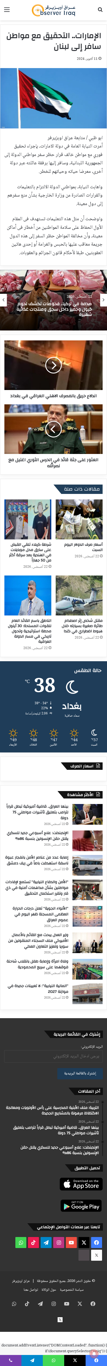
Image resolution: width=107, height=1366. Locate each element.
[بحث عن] (100, 12)
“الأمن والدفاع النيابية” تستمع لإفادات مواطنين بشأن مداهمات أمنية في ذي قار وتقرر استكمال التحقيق (36, 887)
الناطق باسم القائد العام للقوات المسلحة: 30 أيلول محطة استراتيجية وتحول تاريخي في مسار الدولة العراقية (29, 631)
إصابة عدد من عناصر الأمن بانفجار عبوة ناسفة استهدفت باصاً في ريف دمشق (36, 860)
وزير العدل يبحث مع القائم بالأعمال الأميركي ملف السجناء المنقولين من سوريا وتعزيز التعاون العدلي (38, 940)
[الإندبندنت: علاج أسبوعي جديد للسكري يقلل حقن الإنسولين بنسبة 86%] (87, 840)
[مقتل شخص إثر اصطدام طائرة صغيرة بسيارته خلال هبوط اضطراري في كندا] (79, 595)
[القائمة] (7, 12)
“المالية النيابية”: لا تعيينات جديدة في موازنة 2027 (38, 988)
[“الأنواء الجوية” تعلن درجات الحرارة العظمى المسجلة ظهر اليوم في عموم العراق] (87, 916)
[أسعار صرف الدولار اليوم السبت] (79, 519)
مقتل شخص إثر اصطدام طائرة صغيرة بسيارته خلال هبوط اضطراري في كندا (82, 626)
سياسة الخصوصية (72, 1290)
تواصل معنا (31, 1290)
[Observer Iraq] (53, 10)
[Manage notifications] (94, 1353)
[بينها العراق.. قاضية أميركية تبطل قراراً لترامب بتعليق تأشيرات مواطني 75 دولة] (87, 814)
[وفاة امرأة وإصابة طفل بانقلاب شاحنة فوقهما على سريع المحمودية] (87, 969)
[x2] (96, 1255)
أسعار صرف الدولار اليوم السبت (83, 547)
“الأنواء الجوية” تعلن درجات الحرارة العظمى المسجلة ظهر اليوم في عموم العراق (40, 914)
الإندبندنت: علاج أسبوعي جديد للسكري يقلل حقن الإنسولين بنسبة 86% (37, 835)
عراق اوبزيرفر (21, 1281)
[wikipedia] (83, 1255)
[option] (53, 300)
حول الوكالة (48, 1290)
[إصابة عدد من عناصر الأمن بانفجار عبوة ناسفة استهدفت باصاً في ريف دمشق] (87, 865)
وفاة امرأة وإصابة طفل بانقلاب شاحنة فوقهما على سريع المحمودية (37, 964)
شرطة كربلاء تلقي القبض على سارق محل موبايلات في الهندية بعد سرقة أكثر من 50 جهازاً (30, 552)
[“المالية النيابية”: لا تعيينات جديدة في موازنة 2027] (87, 993)
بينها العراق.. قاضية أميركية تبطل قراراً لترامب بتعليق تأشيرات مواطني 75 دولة (37, 812)
